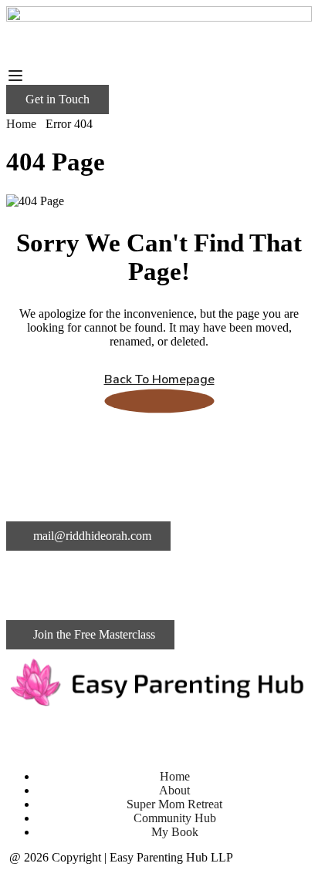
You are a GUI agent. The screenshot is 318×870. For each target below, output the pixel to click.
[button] (57, 99)
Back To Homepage (159, 379)
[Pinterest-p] (150, 735)
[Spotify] (192, 735)
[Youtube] (109, 735)
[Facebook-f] (234, 735)
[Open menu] (17, 75)
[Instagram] (67, 735)
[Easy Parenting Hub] (159, 17)
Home (21, 123)
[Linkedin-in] (25, 735)
